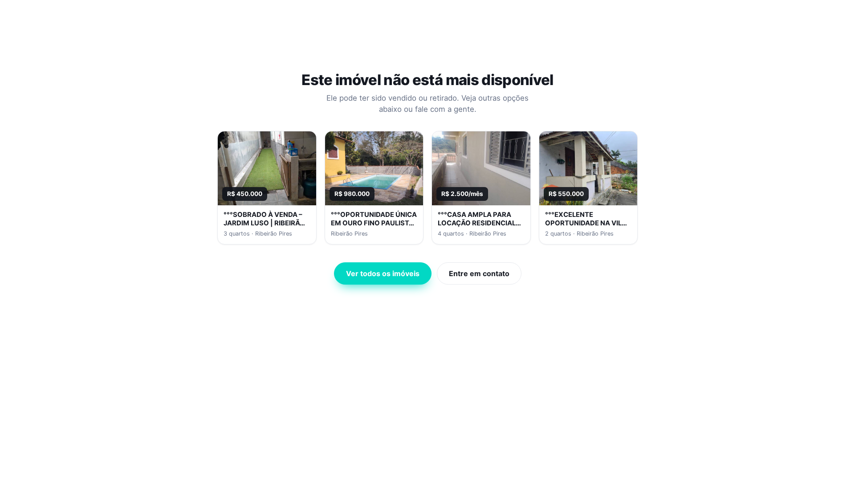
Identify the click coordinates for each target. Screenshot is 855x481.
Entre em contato (479, 273)
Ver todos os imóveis (382, 273)
